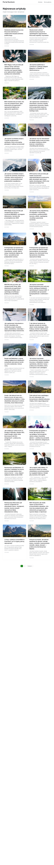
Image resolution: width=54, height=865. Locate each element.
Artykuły (40, 2)
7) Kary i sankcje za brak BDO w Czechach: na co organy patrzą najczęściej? (14, 541)
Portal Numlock (9, 2)
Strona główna (47, 2)
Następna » (30, 566)
